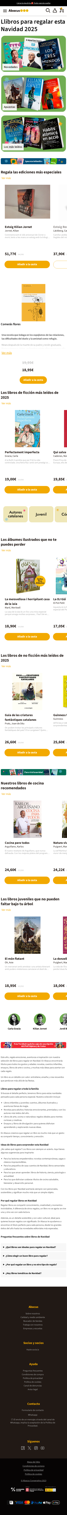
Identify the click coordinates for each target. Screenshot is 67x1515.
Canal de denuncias (33, 1385)
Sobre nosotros (33, 1313)
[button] (55, 11)
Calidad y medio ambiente (33, 1317)
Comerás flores (11, 324)
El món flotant (14, 959)
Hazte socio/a (32, 1349)
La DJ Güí (59, 599)
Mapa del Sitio (33, 1462)
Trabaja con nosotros (33, 1324)
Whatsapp (32, 1414)
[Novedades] (33, 53)
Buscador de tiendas (32, 1321)
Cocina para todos (17, 843)
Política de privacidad (33, 1378)
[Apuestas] (33, 93)
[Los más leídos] (33, 133)
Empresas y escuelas (32, 1328)
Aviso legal (33, 1389)
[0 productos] (62, 12)
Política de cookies (32, 1382)
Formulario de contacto (33, 1410)
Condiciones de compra (33, 1374)
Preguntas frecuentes (33, 1370)
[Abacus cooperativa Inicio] (19, 12)
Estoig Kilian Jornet (18, 227)
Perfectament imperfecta (22, 452)
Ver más (6, 178)
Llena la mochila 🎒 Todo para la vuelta (33, 3)
